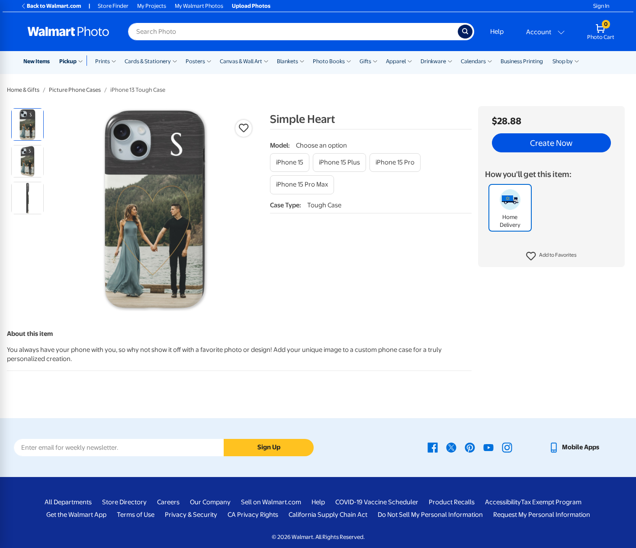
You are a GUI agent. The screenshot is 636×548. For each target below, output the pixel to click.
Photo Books (329, 61)
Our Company (210, 502)
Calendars (473, 61)
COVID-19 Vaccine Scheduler (376, 502)
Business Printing (522, 61)
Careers (168, 502)
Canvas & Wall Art (241, 61)
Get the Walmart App (76, 515)
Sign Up (268, 447)
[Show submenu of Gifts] (375, 60)
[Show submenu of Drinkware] (450, 60)
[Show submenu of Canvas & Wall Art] (266, 60)
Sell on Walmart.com (271, 502)
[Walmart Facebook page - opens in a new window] (432, 447)
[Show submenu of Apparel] (409, 60)
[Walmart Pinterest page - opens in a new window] (470, 447)
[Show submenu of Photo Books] (348, 60)
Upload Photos (251, 6)
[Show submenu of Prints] (113, 60)
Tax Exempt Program (551, 502)
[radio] (27, 124)
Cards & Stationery (148, 61)
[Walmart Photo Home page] (68, 32)
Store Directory (124, 502)
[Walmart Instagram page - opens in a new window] (507, 447)
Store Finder (113, 6)
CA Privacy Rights (253, 515)
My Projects (151, 6)
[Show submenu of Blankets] (302, 60)
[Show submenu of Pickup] (82, 60)
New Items (36, 61)
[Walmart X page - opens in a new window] (451, 447)
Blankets (287, 61)
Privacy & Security (191, 515)
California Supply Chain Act (328, 515)
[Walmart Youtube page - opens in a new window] (488, 447)
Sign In (601, 6)
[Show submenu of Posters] (209, 60)
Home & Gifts (23, 90)
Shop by (562, 61)
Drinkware (433, 61)
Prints (102, 61)
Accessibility (503, 502)
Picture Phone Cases (75, 90)
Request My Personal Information (541, 515)
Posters (195, 61)
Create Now (551, 143)
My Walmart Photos (199, 6)
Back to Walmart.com (54, 6)
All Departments (68, 502)
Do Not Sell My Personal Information (430, 515)
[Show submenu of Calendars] (489, 60)
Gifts (365, 61)
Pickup (68, 61)
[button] (551, 256)
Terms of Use (135, 515)
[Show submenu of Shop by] (576, 60)
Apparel (396, 61)
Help (497, 31)
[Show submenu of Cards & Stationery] (174, 60)
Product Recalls (452, 502)
